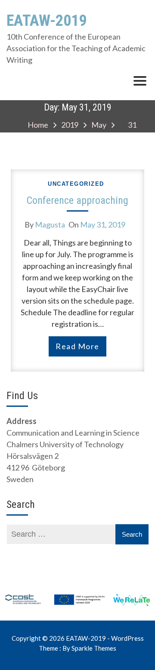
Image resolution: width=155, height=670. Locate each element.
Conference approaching (77, 200)
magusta (50, 224)
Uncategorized (76, 184)
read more (77, 346)
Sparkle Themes (93, 648)
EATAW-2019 (46, 21)
